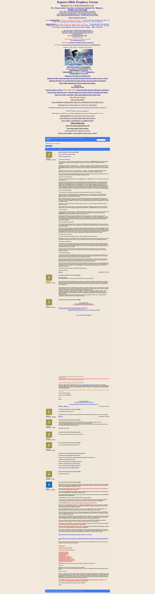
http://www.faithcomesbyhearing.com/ (72, 455)
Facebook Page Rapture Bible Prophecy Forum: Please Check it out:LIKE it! (84, 310)
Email (61, 272)
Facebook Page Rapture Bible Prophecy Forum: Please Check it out (84, 404)
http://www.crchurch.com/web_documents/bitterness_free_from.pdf (73, 307)
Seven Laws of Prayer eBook (65, 156)
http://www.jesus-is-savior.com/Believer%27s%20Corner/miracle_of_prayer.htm (75, 534)
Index (54, 138)
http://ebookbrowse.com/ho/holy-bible (72, 463)
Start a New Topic (49, 145)
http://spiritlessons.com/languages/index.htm (72, 461)
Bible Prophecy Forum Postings (64, 138)
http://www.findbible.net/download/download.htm (74, 453)
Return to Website (49, 138)
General (57, 138)
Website (67, 406)
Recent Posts (48, 139)
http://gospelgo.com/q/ (70, 459)
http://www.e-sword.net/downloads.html (70, 467)
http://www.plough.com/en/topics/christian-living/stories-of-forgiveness (80, 457)
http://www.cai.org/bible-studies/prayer (72, 465)
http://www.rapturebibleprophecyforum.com (84, 303)
